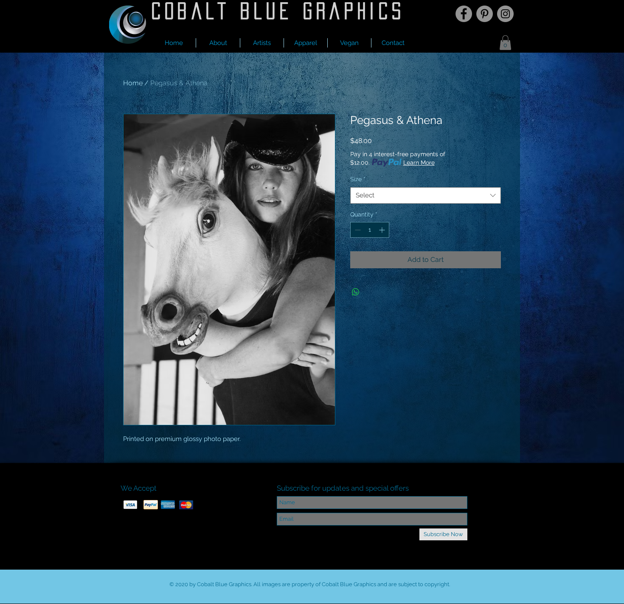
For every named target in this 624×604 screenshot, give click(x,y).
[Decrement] (356, 229)
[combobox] (425, 195)
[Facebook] (463, 14)
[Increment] (382, 229)
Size (357, 179)
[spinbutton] (369, 229)
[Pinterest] (484, 14)
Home (133, 83)
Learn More (419, 162)
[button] (262, 43)
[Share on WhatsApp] (356, 292)
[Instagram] (505, 14)
